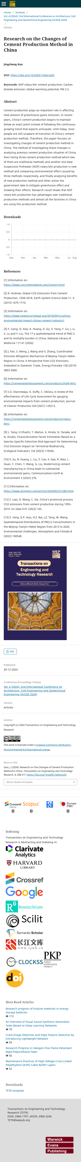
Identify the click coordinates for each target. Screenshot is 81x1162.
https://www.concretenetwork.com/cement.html (34, 285)
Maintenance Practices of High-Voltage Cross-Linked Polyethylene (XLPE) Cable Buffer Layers (39, 1063)
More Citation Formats (19, 782)
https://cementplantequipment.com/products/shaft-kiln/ (40, 383)
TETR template (15, 1090)
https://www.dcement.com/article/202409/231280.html (38, 491)
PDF (11, 651)
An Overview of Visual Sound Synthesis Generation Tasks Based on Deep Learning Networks (38, 1023)
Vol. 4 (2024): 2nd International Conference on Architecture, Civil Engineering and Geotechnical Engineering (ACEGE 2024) (39, 18)
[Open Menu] (4, 4)
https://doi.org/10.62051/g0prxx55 (32, 75)
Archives (20, 12)
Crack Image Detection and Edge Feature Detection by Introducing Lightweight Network (40, 1036)
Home (7, 12)
